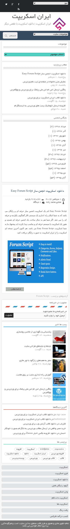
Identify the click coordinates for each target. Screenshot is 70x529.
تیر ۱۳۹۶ (61, 150)
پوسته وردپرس (18, 458)
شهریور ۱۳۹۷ (59, 136)
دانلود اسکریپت (13, 454)
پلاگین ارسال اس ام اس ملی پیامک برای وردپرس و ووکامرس (38, 90)
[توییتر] (6, 4)
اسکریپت (31, 449)
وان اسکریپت (61, 492)
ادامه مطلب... (15, 289)
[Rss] (18, 9)
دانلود (26, 454)
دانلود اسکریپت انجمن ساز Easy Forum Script (44, 74)
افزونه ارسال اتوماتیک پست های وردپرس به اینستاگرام (40, 106)
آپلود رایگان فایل (60, 486)
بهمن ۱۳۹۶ (60, 140)
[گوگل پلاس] (12, 4)
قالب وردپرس (49, 458)
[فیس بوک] (18, 4)
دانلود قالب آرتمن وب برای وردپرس (39, 424)
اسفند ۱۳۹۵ (60, 168)
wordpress (44, 449)
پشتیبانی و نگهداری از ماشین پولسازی (33, 332)
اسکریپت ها (62, 504)
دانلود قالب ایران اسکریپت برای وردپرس (47, 98)
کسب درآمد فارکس (59, 516)
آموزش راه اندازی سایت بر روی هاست (33, 375)
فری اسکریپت (61, 473)
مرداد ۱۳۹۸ (60, 126)
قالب (62, 458)
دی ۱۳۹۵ (61, 173)
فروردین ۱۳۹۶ (58, 164)
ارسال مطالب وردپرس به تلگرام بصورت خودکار (25, 428)
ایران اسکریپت (40, 454)
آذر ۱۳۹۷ (61, 131)
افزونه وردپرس (57, 454)
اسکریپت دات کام (60, 498)
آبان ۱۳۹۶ (60, 145)
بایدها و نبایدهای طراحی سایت (37, 346)
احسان (63, 433)
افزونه (18, 449)
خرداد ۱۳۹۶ (60, 154)
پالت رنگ (63, 510)
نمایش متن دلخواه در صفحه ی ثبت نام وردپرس (44, 82)
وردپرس (34, 458)
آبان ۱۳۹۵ (60, 178)
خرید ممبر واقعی (58, 428)
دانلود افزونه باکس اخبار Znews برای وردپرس (34, 433)
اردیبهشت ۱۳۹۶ (58, 159)
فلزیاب (63, 424)
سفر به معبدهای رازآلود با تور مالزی (35, 360)
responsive (59, 449)
